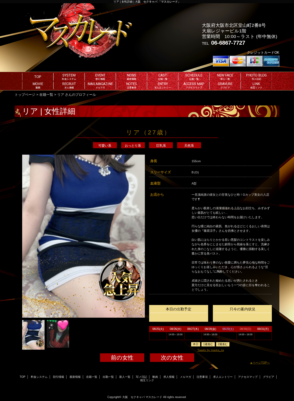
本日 (195, 344)
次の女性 (172, 357)
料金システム (39, 376)
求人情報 (169, 376)
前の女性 (122, 357)
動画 (155, 376)
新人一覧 (124, 376)
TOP (37, 77)
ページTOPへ (261, 362)
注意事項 (202, 376)
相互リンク (147, 380)
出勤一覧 (108, 376)
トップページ (25, 94)
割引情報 (58, 376)
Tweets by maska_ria (210, 350)
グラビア (268, 376)
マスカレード (153, 397)
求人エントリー (223, 376)
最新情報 (75, 376)
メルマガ (185, 376)
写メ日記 (141, 376)
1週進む (208, 344)
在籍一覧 (46, 94)
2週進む (223, 344)
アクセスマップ (248, 376)
